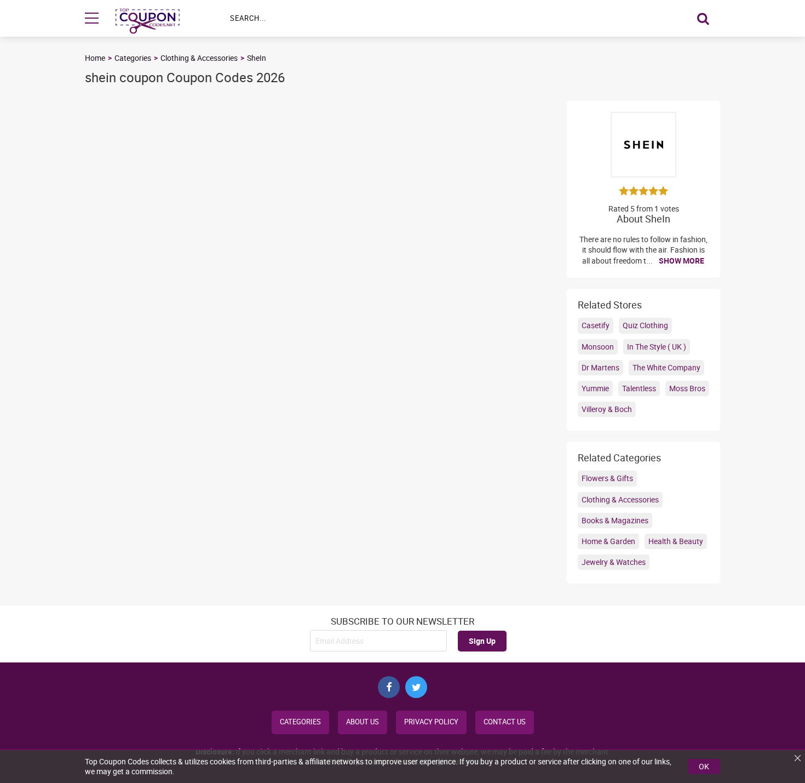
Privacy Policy (431, 722)
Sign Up (482, 641)
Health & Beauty (675, 541)
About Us (362, 722)
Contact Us (505, 722)
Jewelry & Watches (614, 562)
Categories (132, 58)
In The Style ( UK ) (656, 346)
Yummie (595, 388)
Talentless (639, 388)
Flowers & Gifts (607, 478)
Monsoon (598, 346)
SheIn (256, 58)
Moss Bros (687, 388)
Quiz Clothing (645, 325)
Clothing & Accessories (199, 58)
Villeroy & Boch (607, 409)
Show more (681, 260)
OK (704, 766)
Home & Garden (608, 541)
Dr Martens (600, 367)
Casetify (596, 325)
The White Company (666, 367)
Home (95, 58)
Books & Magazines (615, 520)
